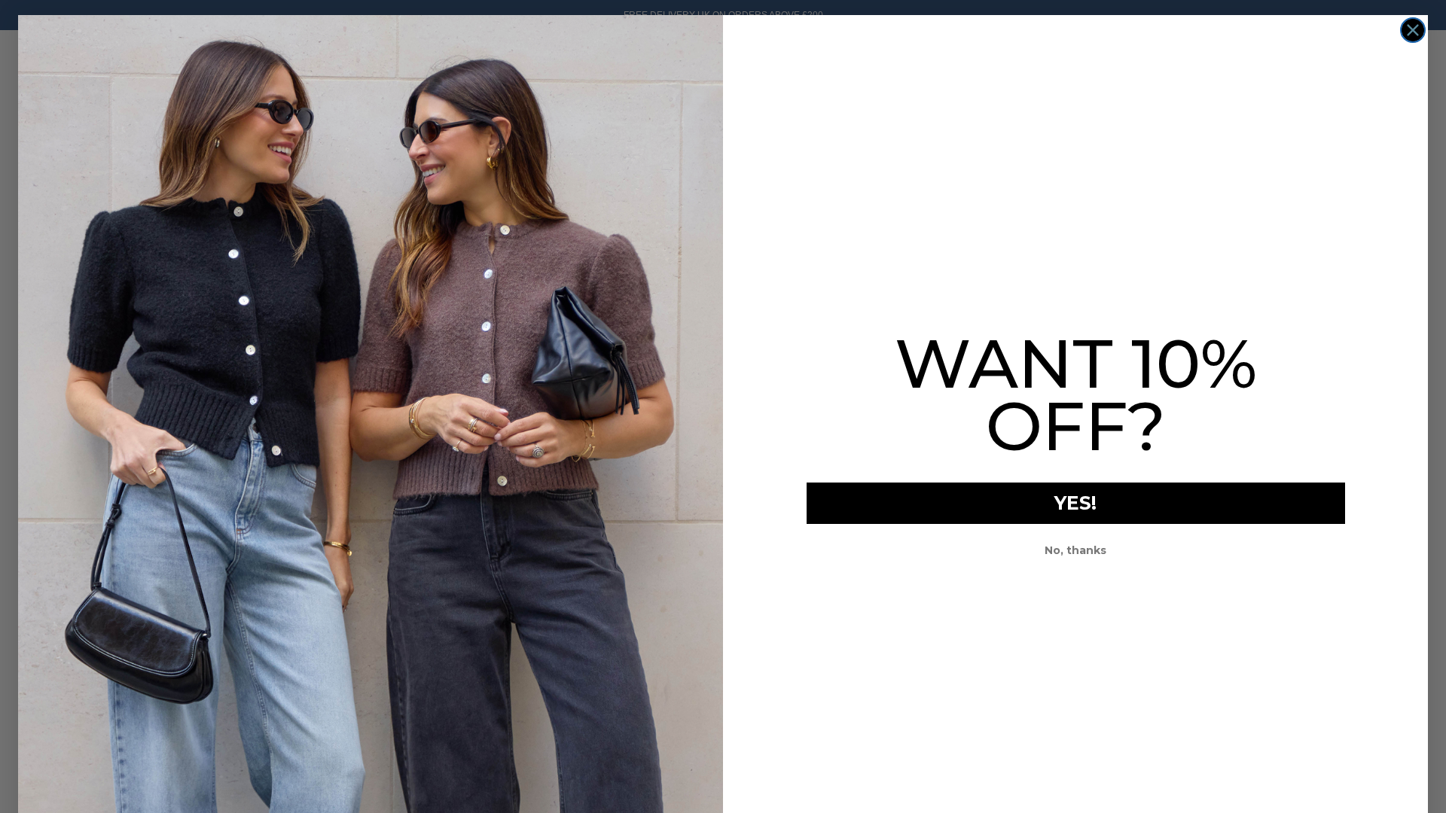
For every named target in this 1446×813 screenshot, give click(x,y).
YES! (1075, 503)
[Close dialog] (1413, 30)
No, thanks (1075, 550)
